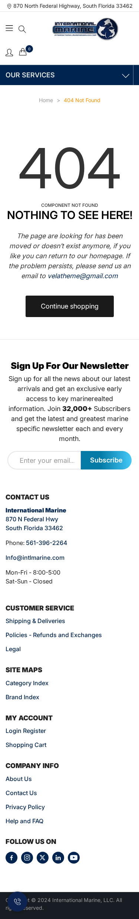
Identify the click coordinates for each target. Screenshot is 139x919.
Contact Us (21, 793)
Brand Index (22, 697)
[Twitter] (43, 858)
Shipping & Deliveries (35, 621)
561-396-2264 (46, 542)
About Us (19, 778)
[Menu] (10, 29)
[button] (22, 29)
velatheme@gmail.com (82, 276)
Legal (13, 649)
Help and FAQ (24, 821)
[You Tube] (74, 858)
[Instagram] (27, 858)
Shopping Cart (26, 744)
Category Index (27, 683)
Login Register (26, 730)
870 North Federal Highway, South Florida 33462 (73, 6)
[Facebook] (11, 858)
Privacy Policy (25, 807)
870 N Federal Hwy (32, 519)
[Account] (9, 52)
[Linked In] (58, 858)
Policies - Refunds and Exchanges (54, 635)
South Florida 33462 (34, 528)
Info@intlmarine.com (35, 557)
